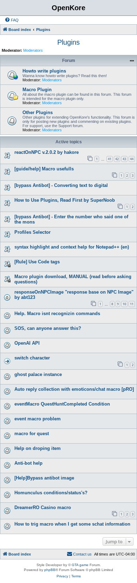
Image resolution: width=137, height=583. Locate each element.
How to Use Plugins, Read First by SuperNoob (64, 200)
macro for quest (31, 433)
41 (109, 159)
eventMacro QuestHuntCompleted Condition (62, 404)
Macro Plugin (37, 89)
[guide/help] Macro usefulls (44, 168)
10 (124, 304)
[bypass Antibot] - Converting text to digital (61, 185)
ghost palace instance (38, 374)
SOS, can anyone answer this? (47, 328)
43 (124, 159)
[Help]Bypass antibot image (44, 478)
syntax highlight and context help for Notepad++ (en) (71, 247)
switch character (32, 358)
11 (131, 304)
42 (117, 159)
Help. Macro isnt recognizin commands (57, 313)
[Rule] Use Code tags (37, 261)
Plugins (68, 42)
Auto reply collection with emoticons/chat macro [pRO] (74, 389)
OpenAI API (27, 343)
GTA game (80, 565)
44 (131, 159)
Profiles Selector (32, 232)
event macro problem (37, 418)
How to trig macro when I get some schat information (72, 524)
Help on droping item (37, 448)
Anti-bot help (28, 463)
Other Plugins (37, 112)
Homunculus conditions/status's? (50, 492)
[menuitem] (12, 20)
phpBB (50, 570)
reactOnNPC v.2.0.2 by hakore (46, 152)
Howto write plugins (44, 71)
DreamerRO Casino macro (42, 507)
